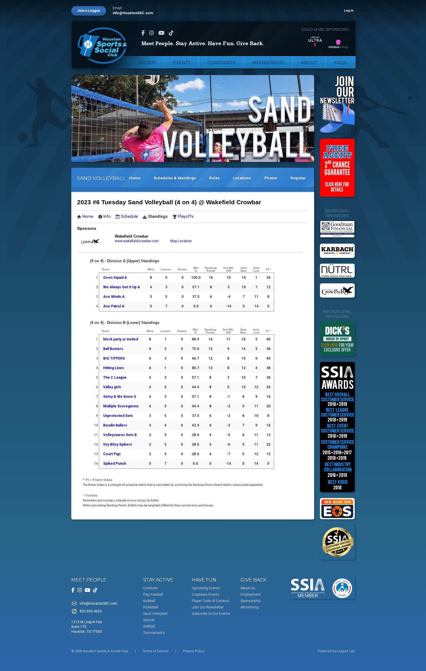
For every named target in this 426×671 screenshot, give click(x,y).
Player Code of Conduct (211, 601)
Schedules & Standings (175, 178)
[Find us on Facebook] (143, 33)
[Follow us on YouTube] (161, 33)
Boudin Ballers (115, 425)
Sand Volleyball (155, 614)
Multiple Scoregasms (121, 406)
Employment (251, 594)
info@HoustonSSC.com (133, 13)
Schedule (129, 216)
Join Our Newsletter (208, 607)
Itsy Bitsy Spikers (117, 444)
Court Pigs (112, 454)
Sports (147, 62)
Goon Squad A (115, 278)
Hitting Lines (113, 368)
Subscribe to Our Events (211, 614)
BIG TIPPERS (114, 358)
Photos (270, 178)
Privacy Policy (193, 651)
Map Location (181, 241)
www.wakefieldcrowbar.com (137, 241)
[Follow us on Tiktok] (171, 33)
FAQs (340, 62)
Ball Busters (113, 349)
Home (134, 178)
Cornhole (150, 588)
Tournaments (154, 633)
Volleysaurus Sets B (120, 435)
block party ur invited (120, 339)
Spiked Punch (114, 464)
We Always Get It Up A (121, 287)
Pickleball (150, 607)
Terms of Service (155, 651)
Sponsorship (250, 601)
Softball (149, 626)
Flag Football (153, 594)
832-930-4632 (91, 611)
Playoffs (186, 216)
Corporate (221, 62)
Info (107, 216)
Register (298, 178)
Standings (158, 216)
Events (182, 62)
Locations (242, 178)
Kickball (149, 601)
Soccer (148, 620)
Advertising (250, 607)
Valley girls (112, 387)
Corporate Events (205, 594)
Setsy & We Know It (119, 397)
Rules (214, 178)
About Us (248, 588)
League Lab (346, 651)
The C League (115, 377)
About (309, 62)
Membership (268, 62)
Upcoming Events (206, 588)
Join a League (88, 11)
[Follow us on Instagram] (151, 33)
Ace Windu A (114, 297)
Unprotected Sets (118, 416)
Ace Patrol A (113, 306)
